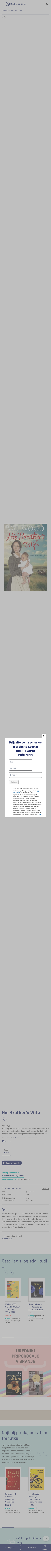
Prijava (14, 782)
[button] (44, 736)
